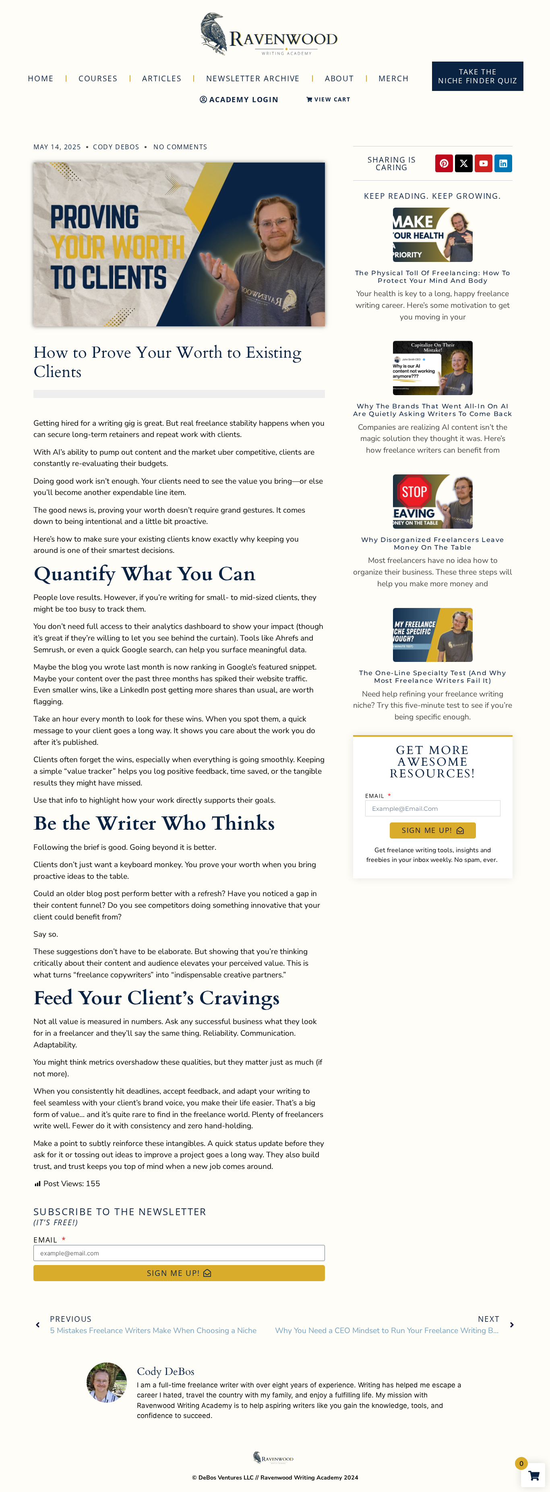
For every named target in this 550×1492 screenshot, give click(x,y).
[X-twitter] (464, 163)
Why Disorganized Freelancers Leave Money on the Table (433, 543)
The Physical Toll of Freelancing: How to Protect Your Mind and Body (433, 276)
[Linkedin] (503, 163)
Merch (393, 78)
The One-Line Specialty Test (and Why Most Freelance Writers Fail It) (433, 676)
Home (41, 78)
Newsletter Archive (253, 78)
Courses (98, 78)
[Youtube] (483, 163)
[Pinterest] (444, 163)
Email (46, 1240)
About (339, 78)
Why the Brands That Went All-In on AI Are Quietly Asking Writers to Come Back (433, 410)
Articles (161, 78)
